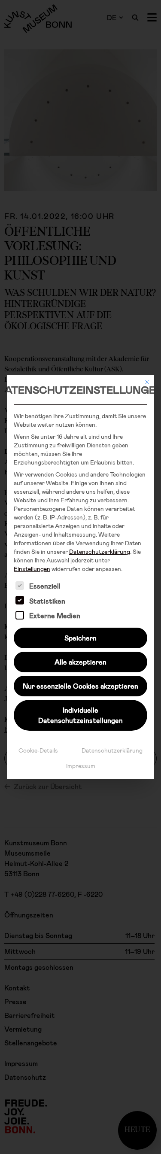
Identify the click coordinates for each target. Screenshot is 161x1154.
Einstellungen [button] (32, 568)
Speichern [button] (80, 638)
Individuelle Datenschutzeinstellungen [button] (80, 715)
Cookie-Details (38, 750)
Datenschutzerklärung (99, 551)
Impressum (80, 765)
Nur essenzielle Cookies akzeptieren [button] (80, 686)
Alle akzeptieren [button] (80, 662)
